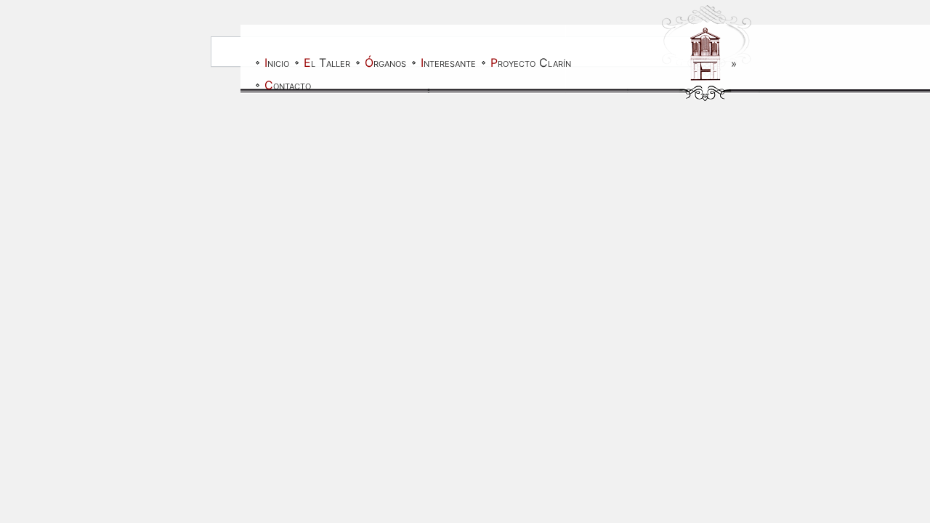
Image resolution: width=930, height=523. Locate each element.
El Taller (327, 62)
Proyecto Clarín (530, 62)
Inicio (276, 62)
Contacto (287, 85)
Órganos (385, 62)
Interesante (448, 62)
